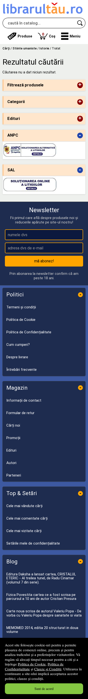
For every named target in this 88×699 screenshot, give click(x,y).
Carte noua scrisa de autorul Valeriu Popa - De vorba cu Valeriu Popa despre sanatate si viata (44, 613)
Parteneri (13, 475)
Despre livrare (17, 357)
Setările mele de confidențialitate (33, 543)
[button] (70, 36)
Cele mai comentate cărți (27, 518)
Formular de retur (20, 413)
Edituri (11, 450)
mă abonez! (44, 261)
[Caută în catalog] (80, 23)
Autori (11, 463)
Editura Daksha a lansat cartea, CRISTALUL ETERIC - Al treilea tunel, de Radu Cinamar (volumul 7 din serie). (41, 578)
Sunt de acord (44, 688)
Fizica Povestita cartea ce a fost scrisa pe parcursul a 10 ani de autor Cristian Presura (41, 597)
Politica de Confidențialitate (28, 332)
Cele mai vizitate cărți (24, 531)
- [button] (80, 135)
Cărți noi (13, 425)
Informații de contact (23, 400)
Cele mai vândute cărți (24, 506)
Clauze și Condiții (47, 668)
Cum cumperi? (18, 344)
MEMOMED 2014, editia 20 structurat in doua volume (42, 630)
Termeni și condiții (21, 307)
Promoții (13, 438)
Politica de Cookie (32, 664)
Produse (25, 36)
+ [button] (80, 85)
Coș (48, 35)
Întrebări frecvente (21, 369)
